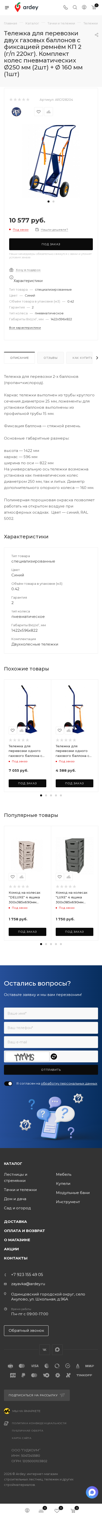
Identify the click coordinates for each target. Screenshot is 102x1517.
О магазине (17, 1239)
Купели (63, 1183)
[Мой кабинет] (84, 7)
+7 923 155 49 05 (27, 1275)
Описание (19, 358)
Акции (11, 1249)
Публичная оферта (27, 1430)
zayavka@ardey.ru (28, 1283)
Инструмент (68, 1201)
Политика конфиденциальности (39, 1423)
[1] (11, 100)
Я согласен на (56, 1083)
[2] (15, 100)
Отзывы (51, 358)
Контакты (15, 1258)
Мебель (63, 1174)
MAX (57, 1349)
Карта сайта (21, 1438)
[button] (48, 201)
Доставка (15, 1221)
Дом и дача (15, 1198)
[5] (28, 100)
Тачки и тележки (20, 1189)
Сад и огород (17, 1208)
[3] (19, 100)
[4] (23, 100)
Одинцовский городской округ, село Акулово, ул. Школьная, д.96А (48, 1296)
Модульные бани (73, 1192)
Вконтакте (44, 1349)
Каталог (13, 1163)
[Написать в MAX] (92, 1492)
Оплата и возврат (24, 1230)
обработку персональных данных (69, 1083)
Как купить (83, 358)
